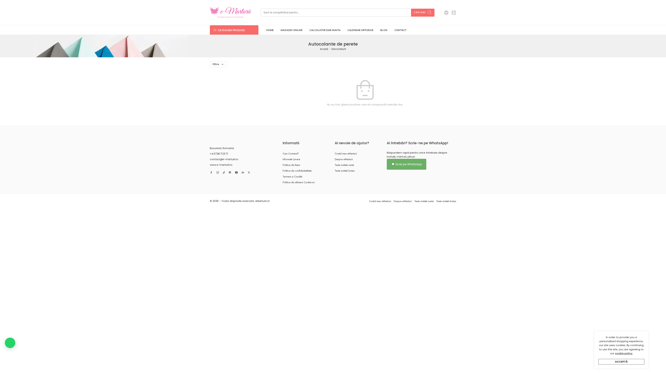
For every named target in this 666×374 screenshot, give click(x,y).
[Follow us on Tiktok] (224, 172)
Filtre (216, 64)
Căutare (420, 12)
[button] (10, 343)
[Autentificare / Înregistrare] (446, 12)
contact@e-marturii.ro (224, 159)
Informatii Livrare (291, 159)
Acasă (324, 49)
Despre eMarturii (344, 159)
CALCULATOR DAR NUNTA (324, 30)
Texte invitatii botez (345, 170)
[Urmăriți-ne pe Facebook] (211, 172)
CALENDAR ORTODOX (360, 30)
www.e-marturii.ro (221, 165)
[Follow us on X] (249, 172)
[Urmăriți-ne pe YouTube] (236, 172)
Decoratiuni (339, 49)
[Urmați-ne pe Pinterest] (230, 172)
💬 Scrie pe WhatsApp (406, 164)
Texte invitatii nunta (344, 165)
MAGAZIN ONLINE (291, 30)
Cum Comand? (291, 153)
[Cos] (453, 12)
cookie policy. (624, 353)
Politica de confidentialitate (297, 170)
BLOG (383, 30)
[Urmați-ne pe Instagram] (217, 172)
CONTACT (400, 30)
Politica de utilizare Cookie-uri (299, 182)
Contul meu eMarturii (346, 153)
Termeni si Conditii (292, 176)
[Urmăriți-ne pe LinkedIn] (242, 172)
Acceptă (621, 361)
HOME (270, 30)
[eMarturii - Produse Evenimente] (230, 12)
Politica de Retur (291, 165)
